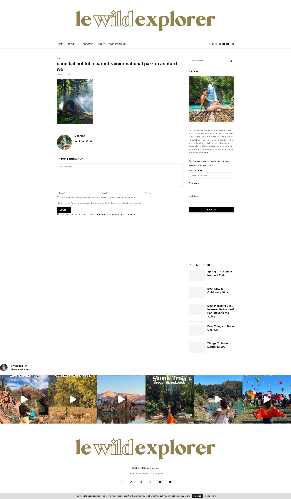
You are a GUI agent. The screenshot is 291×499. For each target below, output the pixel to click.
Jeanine (62, 74)
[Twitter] (213, 44)
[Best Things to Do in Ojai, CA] (197, 330)
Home (60, 44)
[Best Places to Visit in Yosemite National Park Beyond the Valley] (197, 309)
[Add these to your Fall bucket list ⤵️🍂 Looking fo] (72, 399)
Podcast (88, 44)
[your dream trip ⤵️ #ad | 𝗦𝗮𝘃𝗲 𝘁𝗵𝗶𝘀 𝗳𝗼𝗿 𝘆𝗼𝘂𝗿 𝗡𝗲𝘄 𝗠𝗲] (266, 399)
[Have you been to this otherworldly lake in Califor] (121, 399)
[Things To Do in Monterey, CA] (197, 347)
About (101, 44)
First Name (194, 183)
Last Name (194, 196)
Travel (72, 44)
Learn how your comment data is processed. (116, 214)
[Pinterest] (220, 44)
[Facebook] (210, 44)
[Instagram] (217, 44)
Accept (197, 496)
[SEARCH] (231, 61)
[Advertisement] (211, 237)
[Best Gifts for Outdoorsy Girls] (197, 292)
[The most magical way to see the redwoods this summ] (170, 399)
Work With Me (117, 44)
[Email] (228, 44)
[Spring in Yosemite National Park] (197, 275)
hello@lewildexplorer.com (151, 473)
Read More (210, 496)
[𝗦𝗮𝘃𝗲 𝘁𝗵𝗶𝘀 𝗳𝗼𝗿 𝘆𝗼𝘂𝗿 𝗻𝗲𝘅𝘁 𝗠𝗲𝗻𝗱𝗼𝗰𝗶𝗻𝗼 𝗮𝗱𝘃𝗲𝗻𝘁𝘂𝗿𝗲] (218, 399)
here (206, 152)
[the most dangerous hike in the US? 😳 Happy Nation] (24, 399)
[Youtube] (224, 44)
